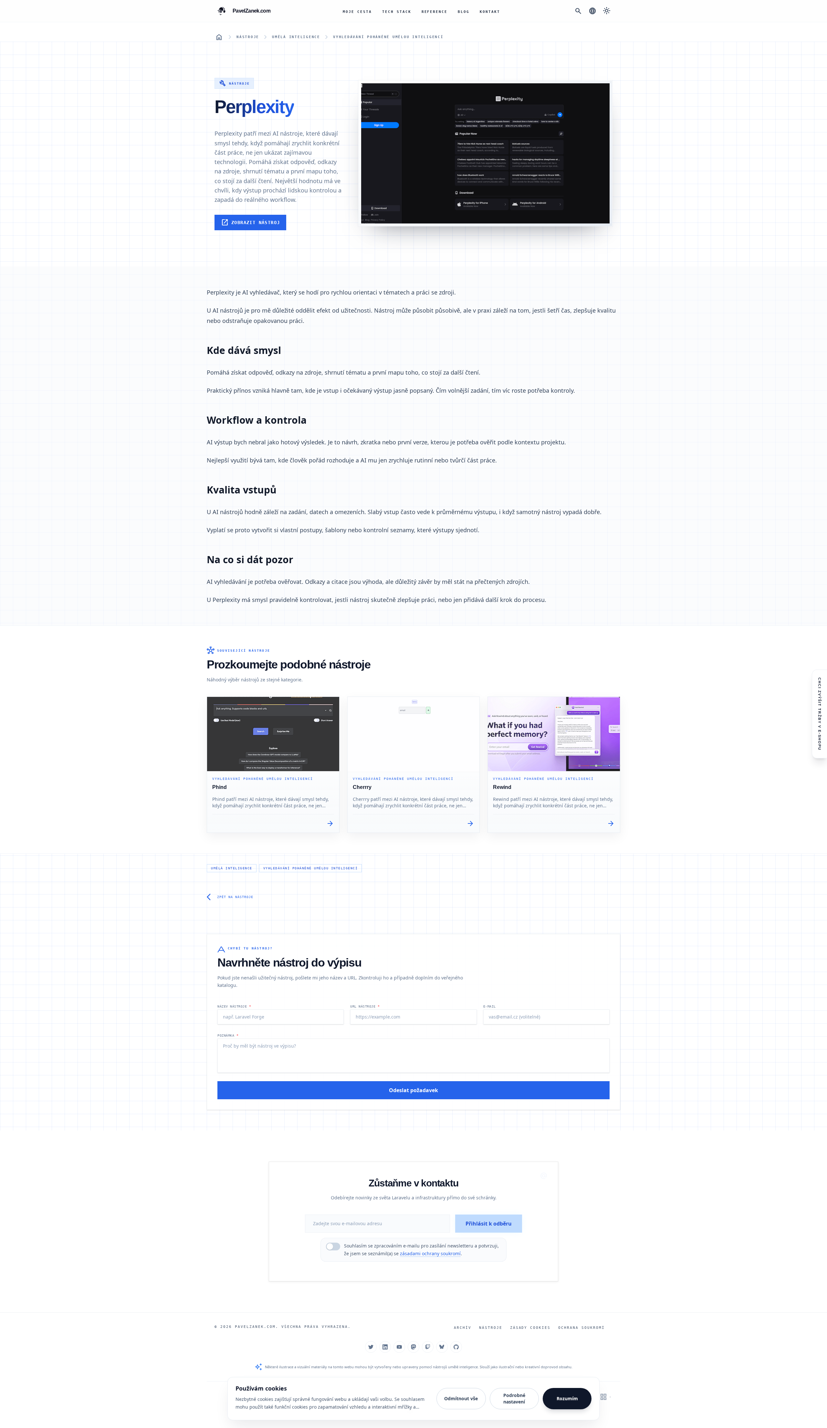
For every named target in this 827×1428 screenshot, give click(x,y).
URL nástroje (365, 1006)
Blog (463, 12)
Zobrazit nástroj (250, 222)
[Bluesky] (442, 1347)
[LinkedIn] (385, 1347)
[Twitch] (428, 1347)
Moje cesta (357, 12)
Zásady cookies (530, 1328)
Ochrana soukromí (581, 1328)
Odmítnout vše (461, 1398)
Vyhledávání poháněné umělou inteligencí (388, 37)
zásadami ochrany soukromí (430, 1253)
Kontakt (490, 12)
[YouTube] (399, 1347)
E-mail (489, 1006)
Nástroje (247, 37)
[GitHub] (456, 1347)
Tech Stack (396, 12)
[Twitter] (371, 1347)
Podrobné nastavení (514, 1398)
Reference (435, 12)
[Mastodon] (413, 1347)
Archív (462, 1328)
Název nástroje (234, 1006)
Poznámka (227, 1035)
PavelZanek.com (255, 1327)
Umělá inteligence (296, 37)
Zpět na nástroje (230, 897)
